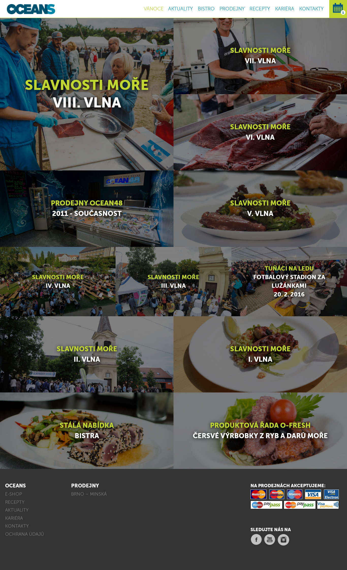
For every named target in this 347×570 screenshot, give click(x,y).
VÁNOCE (154, 8)
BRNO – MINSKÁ (89, 494)
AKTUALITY (180, 8)
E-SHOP (13, 494)
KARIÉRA (284, 8)
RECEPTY (259, 8)
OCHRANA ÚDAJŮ (24, 534)
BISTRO (206, 8)
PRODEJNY (232, 8)
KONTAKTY (311, 8)
